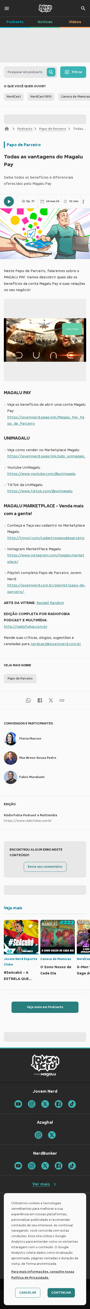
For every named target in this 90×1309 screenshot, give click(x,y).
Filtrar (77, 72)
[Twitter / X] (50, 700)
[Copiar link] (62, 700)
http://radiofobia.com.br (26, 627)
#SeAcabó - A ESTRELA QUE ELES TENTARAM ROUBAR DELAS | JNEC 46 (19, 976)
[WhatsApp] (28, 700)
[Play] (9, 201)
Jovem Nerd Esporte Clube (20, 961)
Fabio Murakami (32, 777)
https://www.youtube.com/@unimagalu (41, 474)
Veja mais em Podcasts (45, 1007)
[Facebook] (40, 700)
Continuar (61, 1292)
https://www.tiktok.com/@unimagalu (39, 491)
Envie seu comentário (45, 866)
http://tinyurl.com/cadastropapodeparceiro (45, 538)
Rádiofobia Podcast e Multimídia (30, 815)
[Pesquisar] (51, 72)
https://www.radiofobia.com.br (28, 821)
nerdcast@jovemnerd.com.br (55, 644)
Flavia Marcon (30, 738)
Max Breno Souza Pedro (37, 758)
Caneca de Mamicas (55, 959)
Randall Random (50, 603)
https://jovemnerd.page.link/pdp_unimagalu (46, 456)
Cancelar (27, 1292)
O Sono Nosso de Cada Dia (55, 970)
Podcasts (24, 129)
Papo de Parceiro (52, 129)
